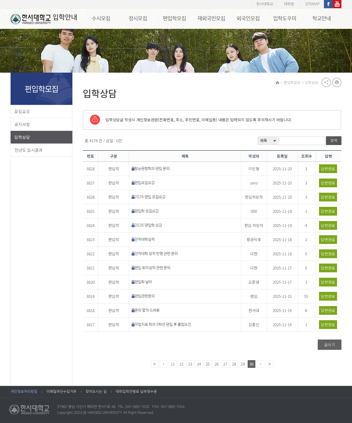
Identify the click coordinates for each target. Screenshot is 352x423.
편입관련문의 (145, 296)
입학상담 (22, 137)
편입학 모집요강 (147, 211)
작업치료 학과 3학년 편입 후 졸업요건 (163, 324)
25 (208, 364)
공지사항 (22, 124)
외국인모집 (248, 18)
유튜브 (337, 4)
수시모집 (101, 18)
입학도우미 (284, 18)
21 (173, 364)
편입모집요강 (145, 183)
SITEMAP (312, 4)
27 (225, 364)
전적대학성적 (145, 239)
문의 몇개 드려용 (147, 310)
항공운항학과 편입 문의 (152, 168)
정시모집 (138, 18)
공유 (326, 82)
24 (199, 364)
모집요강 (22, 111)
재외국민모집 (211, 18)
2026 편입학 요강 (148, 225)
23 (190, 364)
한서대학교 (264, 4)
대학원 (289, 4)
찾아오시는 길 (96, 392)
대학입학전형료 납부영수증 (136, 392)
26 (216, 364)
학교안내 (321, 18)
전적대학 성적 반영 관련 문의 (156, 253)
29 (243, 364)
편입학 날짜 (143, 282)
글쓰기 (329, 344)
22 (181, 364)
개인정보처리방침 (24, 392)
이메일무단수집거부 (61, 392)
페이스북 (328, 4)
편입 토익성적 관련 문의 (152, 268)
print (336, 82)
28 (234, 364)
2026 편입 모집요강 (150, 197)
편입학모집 (174, 18)
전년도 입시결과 (28, 150)
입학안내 (65, 17)
